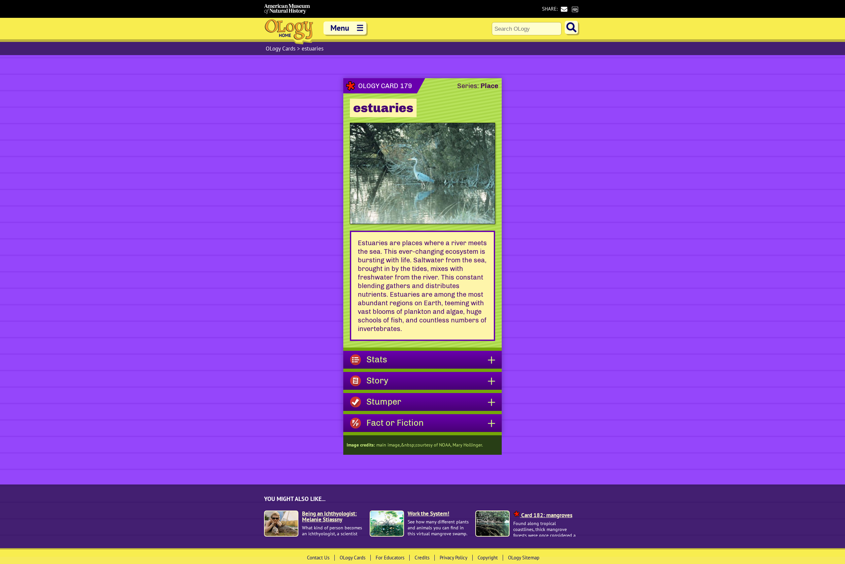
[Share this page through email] (564, 9)
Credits (422, 557)
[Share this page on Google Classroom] (574, 9)
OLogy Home (289, 31)
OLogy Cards (281, 48)
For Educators (390, 557)
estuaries (312, 48)
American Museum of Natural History (287, 9)
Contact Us (318, 557)
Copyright (488, 557)
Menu (347, 28)
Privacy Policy (453, 557)
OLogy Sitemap (523, 557)
